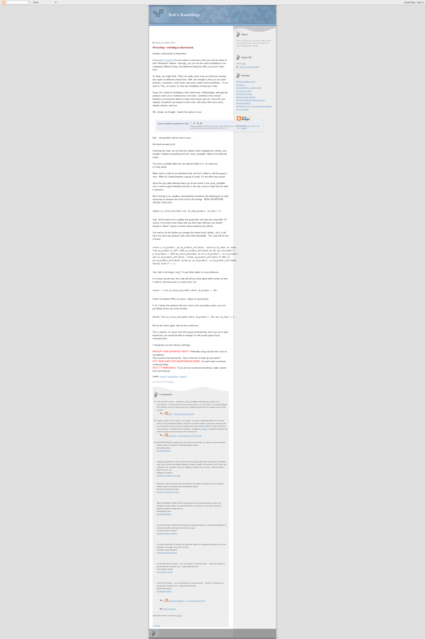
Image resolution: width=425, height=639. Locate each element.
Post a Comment (169, 609)
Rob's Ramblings (184, 14)
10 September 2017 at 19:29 (190, 436)
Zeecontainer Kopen (165, 572)
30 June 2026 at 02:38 (196, 601)
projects (183, 376)
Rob (170, 414)
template (204, 429)
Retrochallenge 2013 (247, 82)
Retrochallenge (245, 103)
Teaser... (242, 85)
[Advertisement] (192, 34)
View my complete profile (249, 67)
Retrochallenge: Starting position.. (252, 100)
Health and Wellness (176, 601)
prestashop (172, 376)
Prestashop (168, 60)
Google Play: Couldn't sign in (250, 88)
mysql (163, 376)
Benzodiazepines (163, 451)
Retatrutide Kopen (164, 514)
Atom (179, 616)
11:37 (171, 382)
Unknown (172, 436)
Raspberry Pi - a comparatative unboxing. (255, 106)
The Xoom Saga (245, 91)
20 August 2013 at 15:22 (184, 414)
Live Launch (244, 109)
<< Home (156, 626)
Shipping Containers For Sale (168, 476)
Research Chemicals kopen (168, 492)
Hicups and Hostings (247, 97)
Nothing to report (245, 94)
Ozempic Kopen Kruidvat (167, 533)
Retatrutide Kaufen (164, 591)
